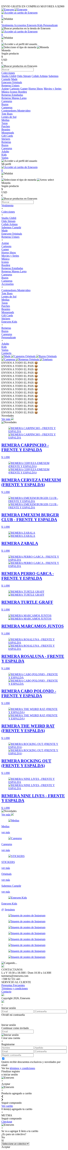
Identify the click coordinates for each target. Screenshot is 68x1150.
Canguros (6, 274)
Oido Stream (24, 76)
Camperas (6, 280)
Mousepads (7, 312)
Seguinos (10, 909)
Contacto (6, 353)
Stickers (5, 318)
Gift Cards (7, 315)
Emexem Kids (35, 25)
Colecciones (8, 211)
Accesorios (20, 25)
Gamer (24, 88)
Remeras (6, 327)
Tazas (4, 302)
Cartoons (15, 88)
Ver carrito (7, 1105)
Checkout (6, 1121)
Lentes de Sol (8, 296)
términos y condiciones (22, 1068)
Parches (5, 305)
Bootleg (22, 91)
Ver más (6, 419)
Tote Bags (7, 293)
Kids (4, 346)
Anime (5, 88)
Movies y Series (52, 88)
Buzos (4, 277)
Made (14, 79)
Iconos (13, 91)
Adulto (5, 343)
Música (5, 91)
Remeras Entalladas (12, 268)
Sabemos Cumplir (11, 227)
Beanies (5, 309)
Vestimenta (7, 25)
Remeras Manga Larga (14, 271)
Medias (5, 299)
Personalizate (50, 25)
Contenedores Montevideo (16, 290)
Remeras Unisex (10, 236)
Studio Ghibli (8, 76)
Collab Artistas (40, 76)
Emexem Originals (11, 233)
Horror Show (35, 88)
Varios (4, 349)
